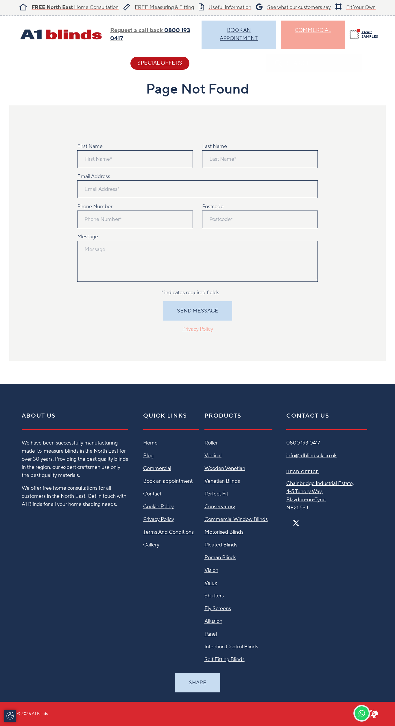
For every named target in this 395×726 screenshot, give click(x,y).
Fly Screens (217, 608)
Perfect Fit (216, 494)
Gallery (151, 545)
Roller (211, 443)
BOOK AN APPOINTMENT (239, 34)
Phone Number (94, 206)
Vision (211, 570)
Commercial (313, 30)
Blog (148, 455)
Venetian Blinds (222, 481)
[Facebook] (288, 520)
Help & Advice (92, 63)
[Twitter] (296, 523)
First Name (90, 146)
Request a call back (150, 34)
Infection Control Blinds (231, 646)
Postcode (213, 206)
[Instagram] (303, 520)
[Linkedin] (313, 520)
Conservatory (219, 506)
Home (150, 443)
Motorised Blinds (223, 532)
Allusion (213, 621)
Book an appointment (168, 481)
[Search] (372, 63)
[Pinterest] (308, 520)
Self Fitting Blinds (224, 659)
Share (197, 682)
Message (87, 236)
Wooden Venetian (224, 468)
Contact (221, 63)
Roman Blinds (220, 557)
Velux (210, 583)
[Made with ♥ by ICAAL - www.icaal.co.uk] (373, 713)
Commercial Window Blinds (236, 519)
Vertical (213, 455)
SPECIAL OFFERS (159, 63)
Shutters (214, 595)
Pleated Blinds (220, 545)
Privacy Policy (197, 329)
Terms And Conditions (168, 532)
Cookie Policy (158, 506)
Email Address (93, 176)
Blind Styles (35, 63)
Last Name (214, 146)
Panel (210, 634)
